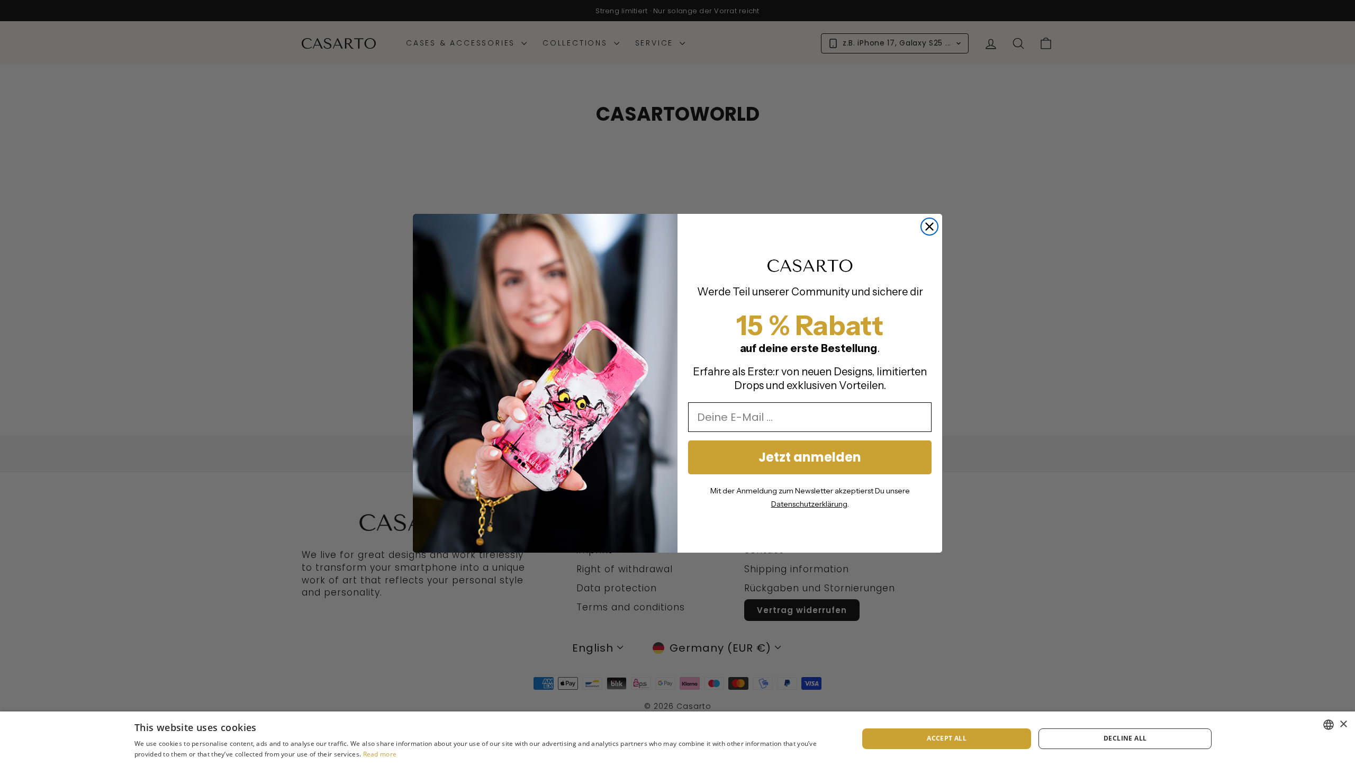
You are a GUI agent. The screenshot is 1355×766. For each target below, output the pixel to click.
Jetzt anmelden (809, 457)
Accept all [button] (946, 738)
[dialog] (677, 738)
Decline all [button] (1125, 738)
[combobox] (1328, 724)
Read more (380, 754)
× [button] (1343, 724)
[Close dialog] (929, 226)
